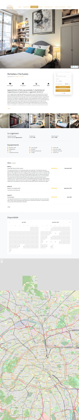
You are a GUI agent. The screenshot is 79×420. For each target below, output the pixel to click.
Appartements (26, 7)
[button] (69, 222)
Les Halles (16, 76)
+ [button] (1, 260)
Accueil (19, 7)
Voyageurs (57, 78)
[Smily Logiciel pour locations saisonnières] (64, 93)
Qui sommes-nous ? (48, 7)
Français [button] (69, 7)
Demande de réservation (63, 90)
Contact (41, 7)
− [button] (1, 262)
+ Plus (8, 207)
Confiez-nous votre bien (60, 7)
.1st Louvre (21, 76)
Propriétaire (34, 7)
